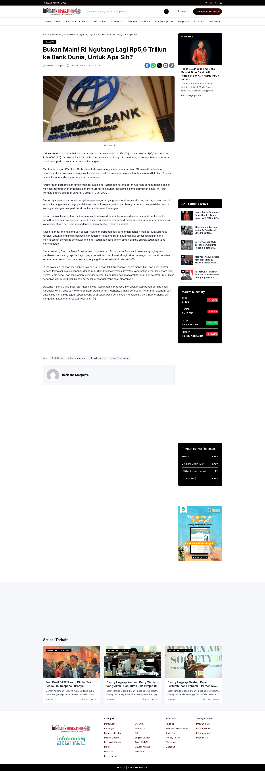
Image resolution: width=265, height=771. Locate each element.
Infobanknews (203, 724)
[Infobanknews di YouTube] (221, 3)
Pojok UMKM (141, 742)
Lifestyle (139, 724)
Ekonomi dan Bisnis (77, 21)
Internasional (110, 756)
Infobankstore (203, 728)
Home (46, 34)
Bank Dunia (57, 358)
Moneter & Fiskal (112, 733)
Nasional (108, 751)
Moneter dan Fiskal (139, 21)
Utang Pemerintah (120, 358)
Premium (214, 21)
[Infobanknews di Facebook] (206, 3)
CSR (137, 733)
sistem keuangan (76, 358)
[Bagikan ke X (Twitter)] (159, 65)
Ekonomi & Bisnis (112, 742)
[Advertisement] (14, 389)
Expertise (199, 21)
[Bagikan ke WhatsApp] (153, 65)
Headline (56, 34)
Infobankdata (203, 733)
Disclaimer (171, 742)
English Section (142, 737)
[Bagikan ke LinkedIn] (165, 65)
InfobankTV (202, 737)
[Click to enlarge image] (109, 109)
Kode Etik (170, 733)
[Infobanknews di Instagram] (216, 3)
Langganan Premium (208, 11)
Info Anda (140, 728)
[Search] (166, 11)
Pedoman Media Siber (177, 728)
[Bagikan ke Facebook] (147, 65)
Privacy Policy (173, 737)
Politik (107, 747)
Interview (139, 751)
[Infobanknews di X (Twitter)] (211, 3)
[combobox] (128, 11)
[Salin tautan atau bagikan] (172, 65)
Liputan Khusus (142, 747)
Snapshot (183, 21)
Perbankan (100, 21)
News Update (53, 21)
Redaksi (170, 724)
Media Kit (170, 747)
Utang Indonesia (98, 358)
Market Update (164, 21)
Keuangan (117, 21)
